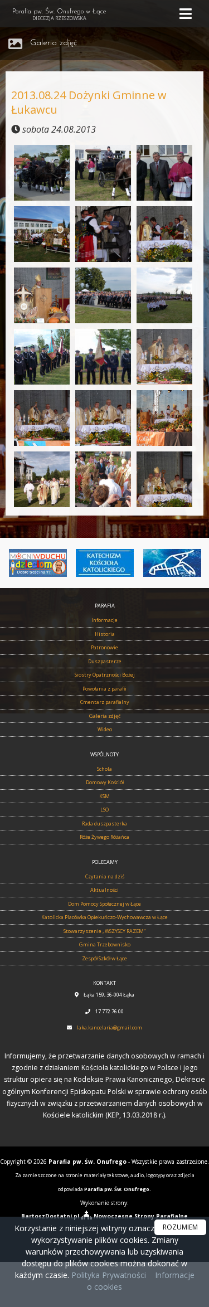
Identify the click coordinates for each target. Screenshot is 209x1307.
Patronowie (104, 647)
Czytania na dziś (104, 876)
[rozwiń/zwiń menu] (187, 13)
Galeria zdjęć (53, 43)
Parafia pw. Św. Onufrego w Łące (59, 15)
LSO (104, 809)
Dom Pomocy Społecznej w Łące (104, 903)
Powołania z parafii (104, 688)
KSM (104, 796)
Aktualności (104, 889)
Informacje (104, 620)
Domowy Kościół (105, 782)
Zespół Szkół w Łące (104, 958)
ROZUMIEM (180, 1227)
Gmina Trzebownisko (104, 944)
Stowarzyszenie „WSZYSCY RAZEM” (104, 931)
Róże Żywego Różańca (104, 836)
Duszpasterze (104, 661)
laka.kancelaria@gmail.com (109, 1027)
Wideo (105, 729)
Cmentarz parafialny (104, 702)
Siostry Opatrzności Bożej (105, 674)
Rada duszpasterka (104, 823)
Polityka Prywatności (107, 1275)
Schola (104, 768)
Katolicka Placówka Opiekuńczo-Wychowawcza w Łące (104, 917)
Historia (105, 634)
